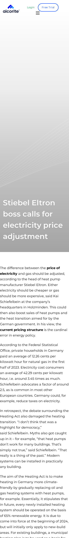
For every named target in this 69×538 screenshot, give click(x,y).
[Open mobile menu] (38, 13)
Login (30, 7)
